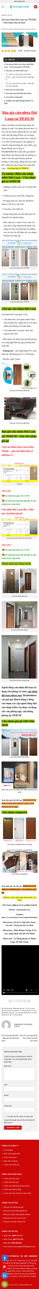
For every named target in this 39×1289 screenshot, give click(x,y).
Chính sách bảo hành (12, 1178)
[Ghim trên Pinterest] (25, 1001)
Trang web (8, 1106)
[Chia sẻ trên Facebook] (14, 1001)
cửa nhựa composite (12, 1010)
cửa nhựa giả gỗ (25, 1010)
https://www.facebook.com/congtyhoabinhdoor (19, 917)
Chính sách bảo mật (11, 1182)
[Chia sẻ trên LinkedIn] (29, 1001)
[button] (3, 6)
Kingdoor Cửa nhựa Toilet (26, 29)
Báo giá (4, 15)
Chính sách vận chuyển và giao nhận (17, 1193)
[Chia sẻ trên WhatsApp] (10, 1001)
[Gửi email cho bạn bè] (21, 1001)
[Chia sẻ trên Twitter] (17, 1001)
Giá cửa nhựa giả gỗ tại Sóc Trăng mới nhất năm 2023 (28, 1038)
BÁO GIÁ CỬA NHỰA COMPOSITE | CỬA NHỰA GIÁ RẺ (19, 889)
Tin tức (9, 15)
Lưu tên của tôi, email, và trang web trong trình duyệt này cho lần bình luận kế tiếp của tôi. (19, 1120)
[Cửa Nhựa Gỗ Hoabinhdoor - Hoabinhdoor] (20, 6)
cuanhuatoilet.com (23, 910)
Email (6, 1095)
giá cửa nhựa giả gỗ (16, 1015)
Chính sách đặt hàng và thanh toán (16, 1186)
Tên (6, 1085)
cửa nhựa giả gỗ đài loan (22, 1012)
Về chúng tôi (8, 1150)
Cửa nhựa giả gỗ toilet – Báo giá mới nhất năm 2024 (10, 1038)
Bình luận (8, 1066)
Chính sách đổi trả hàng (12, 1189)
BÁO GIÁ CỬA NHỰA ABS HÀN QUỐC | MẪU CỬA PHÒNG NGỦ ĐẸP (19, 803)
